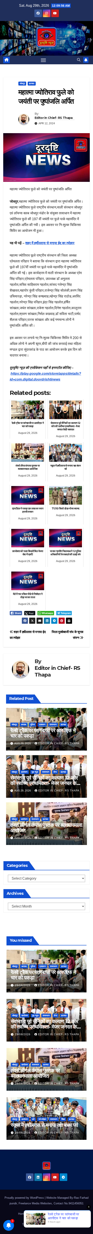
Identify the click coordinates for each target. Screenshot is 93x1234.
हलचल (31, 83)
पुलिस (32, 724)
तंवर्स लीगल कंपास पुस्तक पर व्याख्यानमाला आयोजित (46, 827)
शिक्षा (63, 1119)
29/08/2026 (23, 985)
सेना (55, 772)
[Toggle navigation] (43, 60)
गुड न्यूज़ (35, 772)
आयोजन (24, 772)
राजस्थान (53, 724)
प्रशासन (42, 724)
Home (22, 1213)
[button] (78, 60)
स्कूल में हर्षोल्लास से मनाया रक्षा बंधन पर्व (44, 1125)
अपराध (23, 724)
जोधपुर (22, 83)
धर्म (33, 1119)
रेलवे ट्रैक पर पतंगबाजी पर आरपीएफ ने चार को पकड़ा (43, 733)
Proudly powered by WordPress (25, 1197)
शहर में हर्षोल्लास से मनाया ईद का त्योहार (49, 243)
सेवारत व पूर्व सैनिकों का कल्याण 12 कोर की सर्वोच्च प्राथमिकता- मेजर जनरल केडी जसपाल (45, 783)
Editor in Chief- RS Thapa (54, 118)
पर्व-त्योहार (42, 1119)
